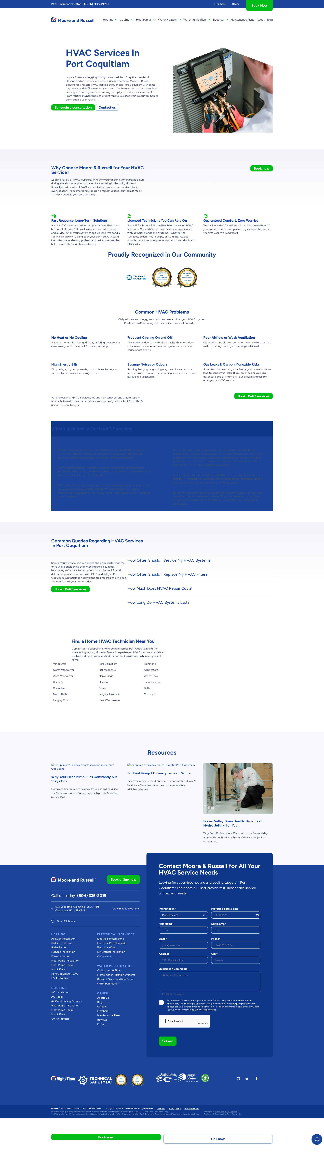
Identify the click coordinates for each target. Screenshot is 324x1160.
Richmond (150, 663)
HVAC (64, 973)
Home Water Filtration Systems (116, 974)
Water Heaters (167, 19)
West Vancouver (63, 676)
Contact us (107, 107)
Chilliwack (150, 694)
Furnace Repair (60, 956)
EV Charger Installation (111, 951)
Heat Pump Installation (65, 960)
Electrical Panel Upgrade (111, 943)
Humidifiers (58, 969)
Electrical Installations (110, 938)
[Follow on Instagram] (238, 1078)
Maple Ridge (106, 676)
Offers (101, 1024)
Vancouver (59, 663)
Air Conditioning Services (66, 1001)
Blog (270, 19)
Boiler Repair (58, 947)
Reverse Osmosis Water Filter (115, 979)
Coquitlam (59, 688)
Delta (147, 688)
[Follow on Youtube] (247, 1078)
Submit (167, 1041)
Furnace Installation (63, 951)
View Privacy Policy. (185, 1009)
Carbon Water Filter (109, 970)
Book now (261, 168)
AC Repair (57, 996)
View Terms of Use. (206, 1009)
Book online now (123, 879)
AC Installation (60, 992)
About (261, 19)
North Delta (60, 694)
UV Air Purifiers (60, 978)
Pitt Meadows (107, 669)
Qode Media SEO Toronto (226, 1112)
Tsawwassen (152, 682)
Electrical (218, 19)
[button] (205, 1078)
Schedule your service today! (78, 194)
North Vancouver (63, 669)
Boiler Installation (61, 943)
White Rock (151, 676)
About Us (103, 997)
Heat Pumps (144, 19)
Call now (218, 1139)
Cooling (124, 19)
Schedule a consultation (73, 107)
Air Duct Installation (63, 938)
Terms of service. (191, 1108)
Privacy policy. (175, 1108)
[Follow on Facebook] (256, 1078)
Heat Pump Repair (62, 965)
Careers (102, 1006)
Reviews (102, 1019)
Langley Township (109, 694)
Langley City (60, 700)
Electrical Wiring (106, 947)
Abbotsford (151, 669)
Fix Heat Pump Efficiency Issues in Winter (159, 773)
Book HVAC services (253, 396)
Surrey (102, 688)
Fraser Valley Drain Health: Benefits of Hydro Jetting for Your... (233, 823)
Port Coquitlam (108, 663)
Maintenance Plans (242, 19)
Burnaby (58, 682)
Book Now (259, 5)
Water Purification (194, 19)
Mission (103, 682)
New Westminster (110, 700)
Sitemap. (161, 1108)
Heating (108, 19)
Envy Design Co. (234, 1114)
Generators (104, 956)
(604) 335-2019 (96, 4)
